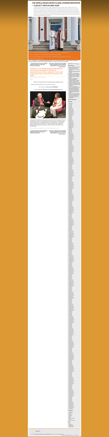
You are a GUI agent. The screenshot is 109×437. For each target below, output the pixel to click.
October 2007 (71, 333)
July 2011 (70, 287)
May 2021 (70, 167)
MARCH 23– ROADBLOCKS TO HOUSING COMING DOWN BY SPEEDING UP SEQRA (45, 54)
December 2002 (71, 392)
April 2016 (70, 229)
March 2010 (71, 303)
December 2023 (71, 135)
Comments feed (71, 425)
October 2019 (71, 186)
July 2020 (70, 177)
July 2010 (70, 299)
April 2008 (70, 327)
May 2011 (70, 289)
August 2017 (71, 213)
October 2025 (71, 113)
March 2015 (71, 242)
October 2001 (71, 406)
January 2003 (71, 391)
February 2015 (71, 243)
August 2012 (71, 274)
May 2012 (70, 277)
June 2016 (70, 227)
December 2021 (71, 160)
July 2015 (70, 238)
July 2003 (70, 385)
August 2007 (71, 335)
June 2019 (70, 190)
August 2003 (71, 384)
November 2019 (71, 185)
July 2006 (70, 348)
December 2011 (71, 282)
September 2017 (71, 212)
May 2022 (70, 155)
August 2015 (71, 237)
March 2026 (71, 108)
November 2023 (71, 136)
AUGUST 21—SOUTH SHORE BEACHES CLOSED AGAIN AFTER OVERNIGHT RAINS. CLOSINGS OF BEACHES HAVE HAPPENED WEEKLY (74, 75)
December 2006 (71, 343)
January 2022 (71, 159)
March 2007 (71, 340)
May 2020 (70, 179)
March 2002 (71, 401)
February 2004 (71, 378)
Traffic (70, 419)
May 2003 (70, 387)
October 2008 (71, 321)
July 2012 (70, 275)
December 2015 (71, 233)
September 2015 (71, 236)
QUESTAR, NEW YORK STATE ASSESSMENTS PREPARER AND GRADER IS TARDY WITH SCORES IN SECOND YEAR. (38, 64)
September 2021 (71, 163)
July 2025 (70, 116)
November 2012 (71, 271)
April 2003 (70, 388)
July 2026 (70, 104)
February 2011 (71, 292)
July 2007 (70, 336)
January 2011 (71, 293)
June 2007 (70, 337)
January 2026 (71, 110)
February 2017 (71, 219)
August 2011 (71, 286)
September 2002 (71, 395)
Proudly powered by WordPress (67, 435)
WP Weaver (77, 435)
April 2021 (70, 168)
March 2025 (71, 120)
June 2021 (70, 166)
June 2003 (70, 386)
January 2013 (71, 269)
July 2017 (70, 214)
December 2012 (71, 270)
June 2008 (70, 325)
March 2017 (71, 218)
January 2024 (71, 134)
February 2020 (71, 182)
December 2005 (71, 355)
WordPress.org (71, 426)
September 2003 (71, 383)
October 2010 (71, 296)
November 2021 (71, 161)
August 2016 (71, 225)
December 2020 (71, 172)
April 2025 (70, 119)
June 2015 (70, 239)
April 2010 (70, 302)
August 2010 (71, 298)
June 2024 (70, 129)
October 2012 (71, 272)
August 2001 (71, 408)
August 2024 (71, 127)
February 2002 (71, 402)
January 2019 (71, 195)
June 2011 (70, 288)
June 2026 (70, 105)
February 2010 (71, 304)
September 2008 (71, 322)
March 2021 (71, 169)
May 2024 (70, 130)
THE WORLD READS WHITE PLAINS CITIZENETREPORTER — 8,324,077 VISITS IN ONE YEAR (48, 434)
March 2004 (71, 377)
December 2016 (71, 221)
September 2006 (71, 346)
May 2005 (70, 362)
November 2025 (71, 112)
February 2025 (71, 121)
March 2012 (71, 279)
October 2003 (71, 382)
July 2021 (70, 165)
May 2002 (70, 399)
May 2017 (70, 216)
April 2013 (70, 266)
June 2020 (70, 178)
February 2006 (71, 353)
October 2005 (71, 357)
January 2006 (71, 354)
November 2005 (71, 356)
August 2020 (71, 176)
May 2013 (70, 265)
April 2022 (70, 156)
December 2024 (71, 123)
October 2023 (71, 137)
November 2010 (71, 295)
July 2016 (70, 226)
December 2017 (71, 209)
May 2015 (70, 240)
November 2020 (71, 173)
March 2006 (71, 352)
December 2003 (71, 380)
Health (70, 414)
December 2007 (71, 331)
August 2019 (71, 188)
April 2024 (70, 131)
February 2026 (71, 109)
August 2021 (71, 164)
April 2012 (70, 278)
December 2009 (71, 306)
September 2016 (71, 224)
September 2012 (71, 273)
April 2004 (70, 376)
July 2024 (70, 128)
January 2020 (71, 183)
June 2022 (70, 154)
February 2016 (71, 231)
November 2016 (71, 222)
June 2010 (70, 300)
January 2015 (71, 244)
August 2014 (71, 249)
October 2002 (71, 394)
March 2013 (71, 267)
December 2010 (71, 294)
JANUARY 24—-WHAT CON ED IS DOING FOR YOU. (59, 52)
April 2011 (70, 290)
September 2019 (71, 187)
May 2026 (70, 106)
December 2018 (71, 196)
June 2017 (70, 215)
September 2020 (71, 175)
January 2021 (71, 171)
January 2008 (71, 330)
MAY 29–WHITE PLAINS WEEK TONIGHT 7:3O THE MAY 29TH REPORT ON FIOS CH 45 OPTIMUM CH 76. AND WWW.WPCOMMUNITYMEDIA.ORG (50, 57)
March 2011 (70, 291)
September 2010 (71, 297)
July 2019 (70, 189)
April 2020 (70, 180)
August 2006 (71, 347)
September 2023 (71, 138)
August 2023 (71, 139)
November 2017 (71, 210)
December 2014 (71, 245)
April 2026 (70, 107)
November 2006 (71, 344)
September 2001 (71, 407)
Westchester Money (72, 420)
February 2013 (71, 268)
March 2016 (71, 230)
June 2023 (70, 141)
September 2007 (71, 334)
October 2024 (71, 125)
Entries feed (71, 424)
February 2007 (71, 341)
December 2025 (71, 111)
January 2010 (71, 305)
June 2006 (70, 349)
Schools (70, 416)
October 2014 (71, 247)
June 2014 (70, 251)
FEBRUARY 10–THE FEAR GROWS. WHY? (41, 52)
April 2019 (70, 192)
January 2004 (71, 379)
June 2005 (70, 361)
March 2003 (71, 389)
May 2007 (70, 338)
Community (70, 412)
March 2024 (71, 132)
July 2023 (70, 140)
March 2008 (71, 328)
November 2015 (71, 234)
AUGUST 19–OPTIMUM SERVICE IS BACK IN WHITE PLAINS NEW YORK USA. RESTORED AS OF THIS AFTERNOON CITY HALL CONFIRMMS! (74, 95)
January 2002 (71, 403)
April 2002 (70, 400)
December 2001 (71, 404)
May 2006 (70, 350)
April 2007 (70, 339)
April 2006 (70, 351)
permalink (57, 128)
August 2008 (71, 323)
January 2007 (71, 342)
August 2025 (71, 115)
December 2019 (71, 184)
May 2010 (70, 301)
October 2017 (71, 211)
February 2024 (71, 133)
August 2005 (71, 359)
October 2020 (71, 174)
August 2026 (71, 103)
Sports (70, 417)
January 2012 (71, 281)
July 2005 (70, 360)
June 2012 (70, 276)
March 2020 (71, 181)
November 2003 (71, 381)
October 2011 (71, 284)
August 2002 (71, 396)
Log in (70, 423)
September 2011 (71, 285)
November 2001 (71, 405)
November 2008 (71, 320)
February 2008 (71, 329)
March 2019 (71, 193)
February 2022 (71, 158)
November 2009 (71, 307)
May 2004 (70, 375)
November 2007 (71, 332)
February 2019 (71, 194)
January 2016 (71, 232)
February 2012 (71, 280)
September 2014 (71, 248)
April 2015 (70, 241)
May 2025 (70, 118)
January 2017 (71, 220)
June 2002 (70, 398)
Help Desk (70, 415)
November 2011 (71, 283)
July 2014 (70, 250)
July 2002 (70, 397)
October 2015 (71, 235)
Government (71, 413)
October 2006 (71, 345)
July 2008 (70, 324)
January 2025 (71, 122)
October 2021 (71, 162)
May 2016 (70, 228)
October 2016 (71, 223)
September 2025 (71, 114)
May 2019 (70, 191)
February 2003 (71, 390)
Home (31, 52)
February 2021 (71, 170)
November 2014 (71, 246)
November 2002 (71, 393)
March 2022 (71, 157)
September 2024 (71, 126)
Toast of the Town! (71, 418)
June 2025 (70, 117)
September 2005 (71, 358)
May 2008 (70, 326)
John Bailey (43, 77)
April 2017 (70, 217)
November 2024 (71, 124)
